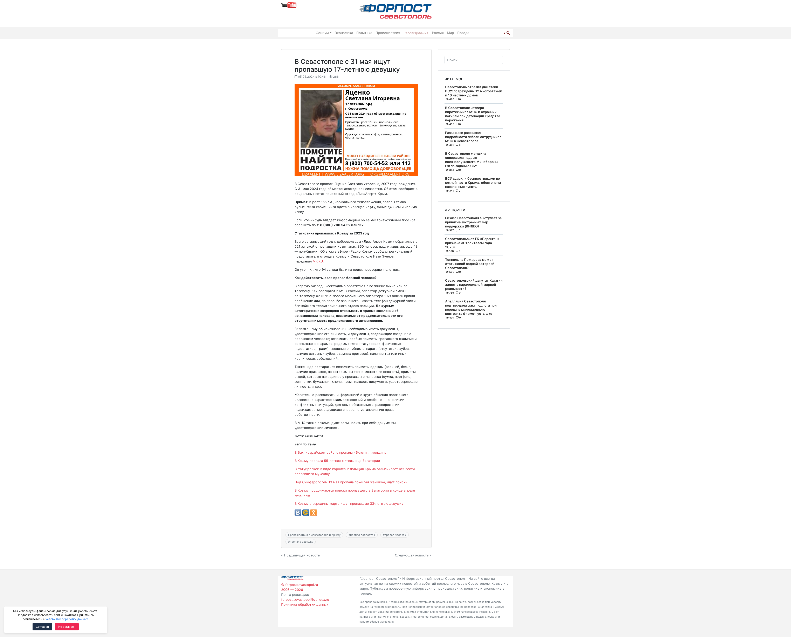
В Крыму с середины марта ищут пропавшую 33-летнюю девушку (349, 503)
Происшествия (388, 33)
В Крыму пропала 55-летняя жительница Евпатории (337, 461)
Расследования (416, 33)
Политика (364, 33)
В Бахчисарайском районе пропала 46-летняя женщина (340, 452)
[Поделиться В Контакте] (298, 512)
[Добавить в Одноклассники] (313, 512)
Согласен (42, 626)
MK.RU (318, 261)
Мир (450, 33)
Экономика (344, 33)
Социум (322, 33)
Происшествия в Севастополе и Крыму (314, 534)
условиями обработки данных (67, 619)
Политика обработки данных (304, 604)
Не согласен (66, 626)
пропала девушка (301, 541)
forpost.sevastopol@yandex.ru (305, 599)
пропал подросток (362, 534)
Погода (463, 33)
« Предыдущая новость (300, 555)
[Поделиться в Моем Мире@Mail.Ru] (305, 512)
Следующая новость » (413, 555)
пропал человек (395, 534)
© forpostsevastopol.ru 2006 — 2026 (299, 587)
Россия (438, 33)
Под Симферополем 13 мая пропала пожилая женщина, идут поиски (351, 482)
